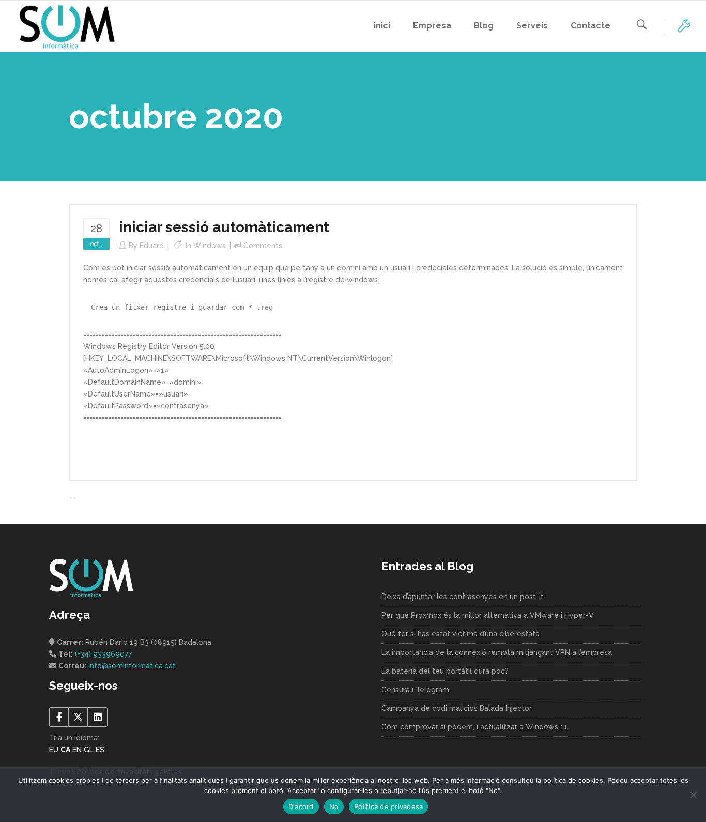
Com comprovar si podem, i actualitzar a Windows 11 (474, 727)
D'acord (301, 806)
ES (100, 749)
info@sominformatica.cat (132, 666)
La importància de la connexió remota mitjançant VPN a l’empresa (496, 652)
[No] (693, 794)
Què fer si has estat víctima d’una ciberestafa (460, 634)
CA (65, 749)
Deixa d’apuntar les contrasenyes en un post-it (462, 596)
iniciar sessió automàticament (224, 227)
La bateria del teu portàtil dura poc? (445, 671)
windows (209, 245)
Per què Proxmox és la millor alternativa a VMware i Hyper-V (487, 615)
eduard (152, 245)
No (334, 806)
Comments (262, 245)
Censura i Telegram (415, 690)
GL (89, 749)
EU (53, 749)
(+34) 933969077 (103, 654)
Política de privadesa (388, 806)
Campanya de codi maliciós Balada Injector (456, 708)
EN (77, 749)
